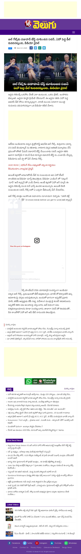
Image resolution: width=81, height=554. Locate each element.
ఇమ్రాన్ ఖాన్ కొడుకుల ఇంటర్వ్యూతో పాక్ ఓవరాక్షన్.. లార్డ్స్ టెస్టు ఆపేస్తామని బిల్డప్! (36, 335)
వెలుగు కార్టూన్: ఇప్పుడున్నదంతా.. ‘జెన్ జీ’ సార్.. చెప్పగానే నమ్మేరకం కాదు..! (41, 526)
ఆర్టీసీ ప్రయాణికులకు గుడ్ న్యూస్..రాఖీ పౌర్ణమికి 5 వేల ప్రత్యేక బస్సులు (32, 482)
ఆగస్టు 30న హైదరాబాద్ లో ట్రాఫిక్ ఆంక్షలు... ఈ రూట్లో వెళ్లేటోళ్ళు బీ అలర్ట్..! (35, 462)
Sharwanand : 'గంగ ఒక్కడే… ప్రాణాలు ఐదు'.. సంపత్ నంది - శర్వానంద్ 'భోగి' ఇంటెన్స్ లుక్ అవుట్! (41, 422)
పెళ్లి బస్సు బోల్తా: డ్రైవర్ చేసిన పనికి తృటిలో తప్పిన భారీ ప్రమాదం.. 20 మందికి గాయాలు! (39, 413)
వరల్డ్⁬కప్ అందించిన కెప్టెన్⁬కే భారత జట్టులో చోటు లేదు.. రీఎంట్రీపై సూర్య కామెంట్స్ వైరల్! (38, 329)
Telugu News (67, 547)
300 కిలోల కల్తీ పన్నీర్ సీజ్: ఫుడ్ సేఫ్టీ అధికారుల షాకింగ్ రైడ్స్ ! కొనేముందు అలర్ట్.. (44, 510)
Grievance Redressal (52, 547)
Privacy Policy (36, 547)
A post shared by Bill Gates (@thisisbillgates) (25, 279)
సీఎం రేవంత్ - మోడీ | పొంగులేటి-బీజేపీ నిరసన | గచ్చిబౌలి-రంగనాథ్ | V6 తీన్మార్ (45, 533)
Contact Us (24, 547)
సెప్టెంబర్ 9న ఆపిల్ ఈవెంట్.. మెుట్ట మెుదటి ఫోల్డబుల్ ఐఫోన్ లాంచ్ (32, 472)
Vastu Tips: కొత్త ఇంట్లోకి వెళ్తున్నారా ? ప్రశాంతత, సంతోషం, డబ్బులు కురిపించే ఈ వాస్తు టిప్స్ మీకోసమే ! (40, 467)
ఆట (10, 48)
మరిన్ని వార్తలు (69, 388)
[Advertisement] (40, 9)
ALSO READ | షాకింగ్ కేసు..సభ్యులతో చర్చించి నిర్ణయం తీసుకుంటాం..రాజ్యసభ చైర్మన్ (31, 167)
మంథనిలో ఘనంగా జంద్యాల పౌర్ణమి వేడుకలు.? (25, 426)
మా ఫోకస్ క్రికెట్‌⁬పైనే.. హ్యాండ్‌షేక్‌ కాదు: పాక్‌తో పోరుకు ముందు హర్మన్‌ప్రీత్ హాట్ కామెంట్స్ (39, 339)
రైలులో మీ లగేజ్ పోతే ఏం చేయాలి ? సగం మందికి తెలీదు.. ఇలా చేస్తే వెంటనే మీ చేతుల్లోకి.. (43, 519)
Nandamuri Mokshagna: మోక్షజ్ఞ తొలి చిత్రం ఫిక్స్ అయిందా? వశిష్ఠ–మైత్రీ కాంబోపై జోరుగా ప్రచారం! (40, 477)
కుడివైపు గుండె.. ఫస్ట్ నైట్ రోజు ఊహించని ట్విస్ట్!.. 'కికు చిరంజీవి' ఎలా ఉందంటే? (36, 409)
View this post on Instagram (20, 246)
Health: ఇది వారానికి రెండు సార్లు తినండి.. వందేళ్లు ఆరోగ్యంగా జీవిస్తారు (33, 402)
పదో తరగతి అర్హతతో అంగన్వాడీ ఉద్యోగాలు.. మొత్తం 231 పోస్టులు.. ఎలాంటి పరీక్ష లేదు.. (39, 394)
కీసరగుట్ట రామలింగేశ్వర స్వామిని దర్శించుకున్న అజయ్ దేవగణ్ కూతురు (33, 405)
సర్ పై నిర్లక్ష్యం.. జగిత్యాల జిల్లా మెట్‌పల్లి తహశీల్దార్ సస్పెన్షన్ (29, 452)
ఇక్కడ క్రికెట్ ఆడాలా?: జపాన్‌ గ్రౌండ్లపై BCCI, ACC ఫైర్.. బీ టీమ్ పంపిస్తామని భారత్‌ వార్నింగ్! (40, 332)
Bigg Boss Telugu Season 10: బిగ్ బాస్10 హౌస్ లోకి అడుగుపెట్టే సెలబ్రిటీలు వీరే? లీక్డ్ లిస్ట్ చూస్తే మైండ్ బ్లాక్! (39, 447)
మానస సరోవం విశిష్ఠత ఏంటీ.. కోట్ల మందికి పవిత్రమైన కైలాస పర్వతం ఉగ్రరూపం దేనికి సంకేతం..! (38, 493)
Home (15, 547)
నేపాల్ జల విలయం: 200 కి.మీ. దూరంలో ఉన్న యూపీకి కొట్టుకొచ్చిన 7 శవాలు (36, 430)
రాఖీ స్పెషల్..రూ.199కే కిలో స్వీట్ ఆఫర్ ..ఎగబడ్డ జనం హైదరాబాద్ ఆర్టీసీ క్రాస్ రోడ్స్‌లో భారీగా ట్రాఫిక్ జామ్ (41, 487)
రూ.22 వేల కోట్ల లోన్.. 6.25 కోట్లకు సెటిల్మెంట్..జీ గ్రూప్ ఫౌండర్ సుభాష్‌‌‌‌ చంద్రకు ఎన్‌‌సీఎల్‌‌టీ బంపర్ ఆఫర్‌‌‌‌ (41, 457)
